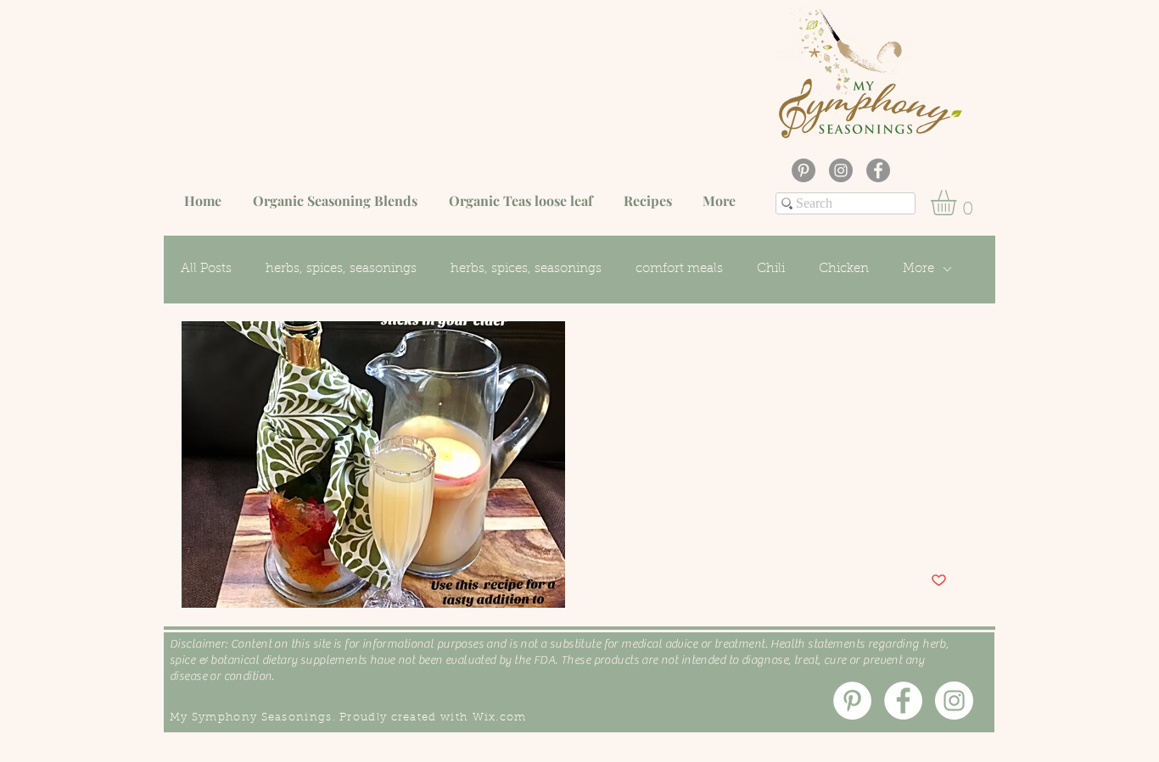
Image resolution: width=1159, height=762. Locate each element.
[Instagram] (841, 170)
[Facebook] (878, 170)
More (918, 269)
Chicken (844, 269)
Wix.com (500, 717)
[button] (958, 202)
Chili (771, 269)
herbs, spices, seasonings (341, 269)
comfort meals (679, 269)
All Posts (206, 269)
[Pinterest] (803, 170)
